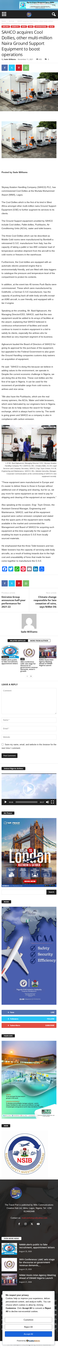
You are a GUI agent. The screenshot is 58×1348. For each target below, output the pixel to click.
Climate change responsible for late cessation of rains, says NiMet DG (45, 601)
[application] (29, 789)
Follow (50, 1019)
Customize (28, 1320)
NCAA (51, 27)
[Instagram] (26, 1224)
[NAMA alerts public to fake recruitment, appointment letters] (10, 651)
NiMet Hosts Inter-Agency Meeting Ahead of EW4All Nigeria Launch (46, 662)
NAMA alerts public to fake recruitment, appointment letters (10, 662)
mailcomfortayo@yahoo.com (34, 1218)
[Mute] (47, 802)
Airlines (11, 21)
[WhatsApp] (26, 68)
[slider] (26, 802)
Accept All (28, 1334)
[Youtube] (38, 1224)
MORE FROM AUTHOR (39, 640)
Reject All (28, 1327)
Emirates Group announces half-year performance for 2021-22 (14, 601)
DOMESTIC (15, 27)
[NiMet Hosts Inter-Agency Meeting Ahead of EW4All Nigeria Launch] (47, 651)
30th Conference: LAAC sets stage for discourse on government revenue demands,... (37, 1262)
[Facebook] (5, 68)
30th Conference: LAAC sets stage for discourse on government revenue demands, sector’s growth (29, 666)
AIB (22, 659)
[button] (29, 789)
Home (4, 21)
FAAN (30, 27)
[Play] (5, 802)
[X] (12, 68)
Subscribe (49, 1025)
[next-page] (30, 676)
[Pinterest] (19, 68)
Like (52, 1012)
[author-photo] (29, 621)
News (24, 27)
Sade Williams (10, 59)
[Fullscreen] (52, 802)
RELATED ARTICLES (18, 640)
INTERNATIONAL (41, 27)
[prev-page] (27, 676)
